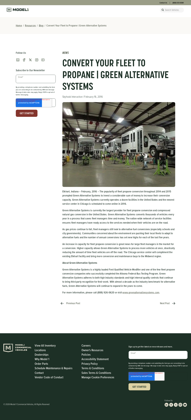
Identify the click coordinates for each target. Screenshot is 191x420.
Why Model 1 (42, 359)
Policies (86, 354)
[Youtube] (43, 60)
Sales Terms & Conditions (96, 372)
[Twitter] (30, 60)
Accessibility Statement (95, 359)
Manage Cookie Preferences (98, 377)
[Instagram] (36, 60)
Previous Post (73, 303)
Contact (39, 372)
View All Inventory (45, 345)
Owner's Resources (92, 350)
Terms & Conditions (93, 368)
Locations (40, 350)
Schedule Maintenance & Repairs (53, 368)
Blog (41, 25)
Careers (86, 345)
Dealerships (42, 354)
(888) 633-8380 (178, 2)
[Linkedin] (18, 60)
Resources (30, 25)
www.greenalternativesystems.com (140, 292)
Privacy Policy (90, 363)
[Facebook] (24, 60)
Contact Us (163, 2)
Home (19, 25)
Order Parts (41, 363)
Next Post (165, 303)
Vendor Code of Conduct (49, 377)
